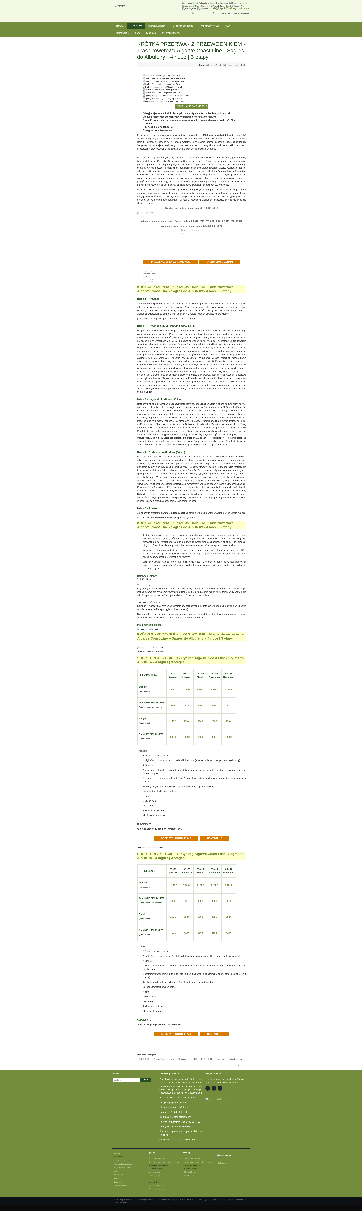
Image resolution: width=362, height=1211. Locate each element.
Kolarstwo (135, 26)
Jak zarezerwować (171, 33)
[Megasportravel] (122, 6)
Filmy (227, 26)
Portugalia (175, 1200)
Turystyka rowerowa (157, 1158)
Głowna (120, 26)
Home (126, 1200)
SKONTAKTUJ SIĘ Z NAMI (219, 262)
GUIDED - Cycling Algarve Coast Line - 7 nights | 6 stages (162, 1059)
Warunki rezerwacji (156, 1186)
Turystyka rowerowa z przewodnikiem (158, 1167)
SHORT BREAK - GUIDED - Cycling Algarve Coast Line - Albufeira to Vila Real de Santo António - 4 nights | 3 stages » (219, 1059)
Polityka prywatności (157, 1189)
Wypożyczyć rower (210, 26)
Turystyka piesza (157, 26)
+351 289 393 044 (178, 1112)
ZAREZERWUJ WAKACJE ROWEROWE (170, 262)
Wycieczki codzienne (183, 26)
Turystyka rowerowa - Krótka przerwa (164, 1162)
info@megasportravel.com (172, 1102)
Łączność (151, 33)
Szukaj (145, 1080)
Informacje (122, 33)
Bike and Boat (154, 1172)
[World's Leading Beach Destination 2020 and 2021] (191, 239)
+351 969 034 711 (191, 1122)
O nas (137, 33)
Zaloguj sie (222, 1163)
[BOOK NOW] (198, 262)
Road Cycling (154, 1176)
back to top (241, 1065)
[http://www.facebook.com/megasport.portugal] (207, 1088)
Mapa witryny (154, 1182)
